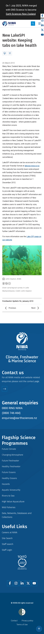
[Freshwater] (10, 53)
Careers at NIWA (9, 532)
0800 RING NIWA (12, 408)
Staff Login (7, 550)
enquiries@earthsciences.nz (19, 418)
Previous (12, 308)
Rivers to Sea (8, 495)
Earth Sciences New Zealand (21, 13)
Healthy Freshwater (11, 466)
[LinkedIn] (42, 25)
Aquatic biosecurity (11, 489)
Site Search (7, 538)
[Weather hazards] (4, 53)
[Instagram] (42, 20)
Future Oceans (9, 472)
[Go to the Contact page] (4, 388)
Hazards (6, 484)
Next (33, 308)
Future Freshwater (10, 460)
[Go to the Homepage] (9, 23)
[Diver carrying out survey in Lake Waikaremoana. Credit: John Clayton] (22, 260)
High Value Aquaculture (13, 501)
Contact (14, 620)
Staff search (7, 544)
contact (30, 381)
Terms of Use (22, 624)
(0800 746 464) (11, 413)
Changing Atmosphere (12, 454)
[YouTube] (42, 35)
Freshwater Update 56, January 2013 (17, 301)
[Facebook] (42, 16)
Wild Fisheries (8, 507)
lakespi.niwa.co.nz (32, 166)
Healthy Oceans (9, 478)
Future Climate (9, 449)
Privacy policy (27, 620)
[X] (42, 30)
